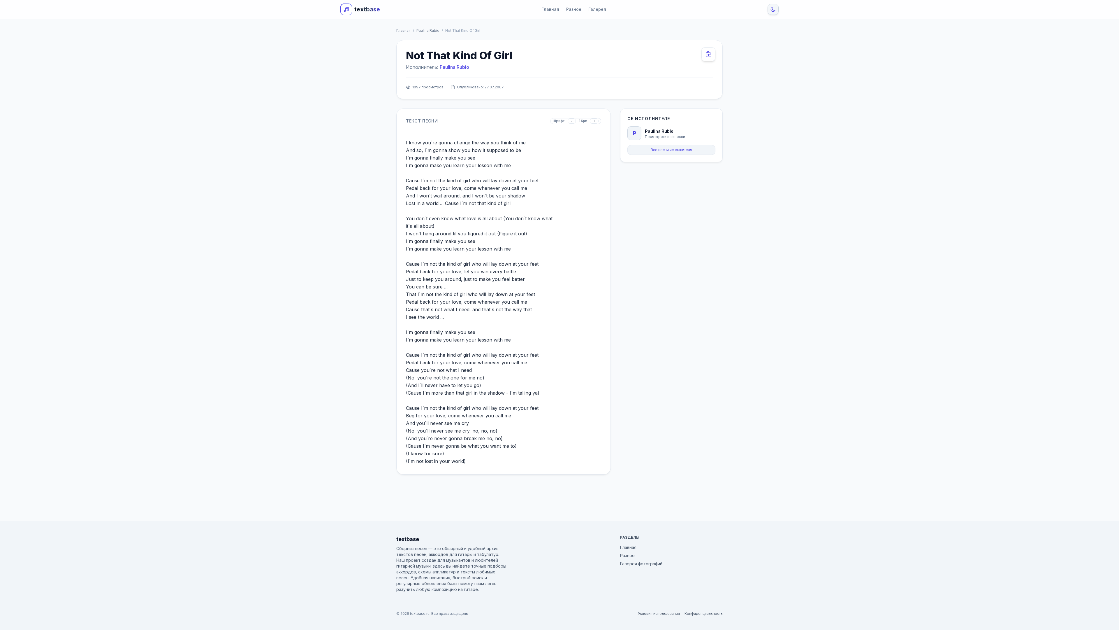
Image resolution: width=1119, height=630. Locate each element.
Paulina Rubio (427, 30)
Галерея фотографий (641, 563)
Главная (550, 9)
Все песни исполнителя (671, 150)
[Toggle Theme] (773, 9)
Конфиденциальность (704, 613)
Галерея (597, 9)
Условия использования (659, 613)
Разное (573, 9)
